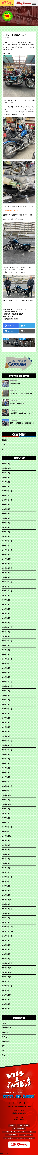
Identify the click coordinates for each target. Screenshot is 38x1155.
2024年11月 (6, 545)
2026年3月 (5, 477)
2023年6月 (5, 609)
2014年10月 (6, 831)
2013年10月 (6, 881)
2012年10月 (6, 936)
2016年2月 (5, 777)
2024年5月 (5, 559)
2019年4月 (5, 677)
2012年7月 (5, 949)
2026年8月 (5, 464)
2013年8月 (5, 890)
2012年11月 (6, 931)
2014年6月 (5, 845)
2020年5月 (5, 650)
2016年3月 (5, 772)
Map (3, 1050)
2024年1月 (5, 577)
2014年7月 (5, 841)
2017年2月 (5, 731)
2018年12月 (6, 682)
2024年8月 (5, 554)
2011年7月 (5, 1004)
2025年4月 (5, 527)
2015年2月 (5, 813)
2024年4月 (5, 564)
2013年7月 (5, 895)
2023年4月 (5, 618)
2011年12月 (6, 981)
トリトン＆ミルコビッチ (7, 3)
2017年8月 (5, 713)
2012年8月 (5, 945)
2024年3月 (5, 568)
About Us (5, 1032)
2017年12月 (6, 709)
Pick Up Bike (6, 1041)
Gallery (4, 1037)
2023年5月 (5, 613)
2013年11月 (6, 877)
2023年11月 (6, 586)
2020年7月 (5, 645)
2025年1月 (5, 536)
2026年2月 (5, 482)
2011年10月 (6, 990)
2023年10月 (6, 591)
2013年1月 (5, 922)
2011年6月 (5, 1008)
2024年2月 (5, 573)
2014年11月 (6, 827)
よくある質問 (9, 1138)
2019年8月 (5, 668)
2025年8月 (5, 509)
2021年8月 (5, 632)
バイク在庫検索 (23, 1126)
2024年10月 (6, 550)
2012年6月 (5, 954)
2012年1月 (5, 977)
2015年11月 (6, 786)
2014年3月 (5, 859)
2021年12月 (6, 627)
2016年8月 (5, 754)
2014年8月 (5, 836)
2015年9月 (5, 795)
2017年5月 (5, 727)
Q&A (3, 1046)
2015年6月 (5, 809)
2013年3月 (5, 913)
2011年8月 (5, 999)
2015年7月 (5, 804)
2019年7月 (5, 672)
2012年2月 (5, 972)
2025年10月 (6, 500)
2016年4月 (5, 768)
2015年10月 (6, 791)
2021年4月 (5, 636)
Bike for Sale (6, 1028)
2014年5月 (5, 850)
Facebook (11, 325)
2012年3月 (5, 968)
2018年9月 (5, 691)
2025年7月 (5, 513)
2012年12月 (6, 927)
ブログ (4, 444)
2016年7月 (5, 759)
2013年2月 (5, 918)
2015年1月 (5, 818)
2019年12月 (6, 659)
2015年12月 (6, 781)
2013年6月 (5, 900)
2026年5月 (5, 468)
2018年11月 (6, 686)
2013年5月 (5, 904)
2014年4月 (5, 854)
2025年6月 (5, 518)
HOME (4, 1023)
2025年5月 (5, 523)
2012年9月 (5, 940)
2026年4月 (5, 473)
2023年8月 (5, 600)
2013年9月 (5, 886)
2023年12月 (6, 582)
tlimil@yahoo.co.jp (19, 1113)
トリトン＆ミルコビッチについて (14, 1132)
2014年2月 (5, 863)
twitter (26, 325)
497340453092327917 (10, 211)
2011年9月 (5, 995)
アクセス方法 (21, 1138)
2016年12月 (6, 741)
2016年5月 (5, 763)
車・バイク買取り (19, 1129)
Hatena (10, 331)
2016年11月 (6, 745)
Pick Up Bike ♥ (26, 1135)
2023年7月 (5, 604)
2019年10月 (6, 663)
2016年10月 (6, 750)
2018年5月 (5, 704)
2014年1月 (5, 868)
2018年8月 (5, 695)
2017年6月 (5, 722)
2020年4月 (5, 654)
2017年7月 (5, 718)
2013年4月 (5, 909)
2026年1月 (5, 486)
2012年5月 (5, 959)
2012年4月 (5, 963)
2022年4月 (5, 623)
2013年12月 (6, 872)
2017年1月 (5, 736)
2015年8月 (5, 800)
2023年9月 (5, 595)
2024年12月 (6, 541)
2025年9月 (5, 504)
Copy (25, 331)
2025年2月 (5, 532)
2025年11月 (6, 495)
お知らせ (5, 440)
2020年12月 (6, 641)
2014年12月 (6, 822)
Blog (3, 1055)
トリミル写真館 (11, 1135)
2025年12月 (6, 491)
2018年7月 (5, 700)
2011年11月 (6, 986)
